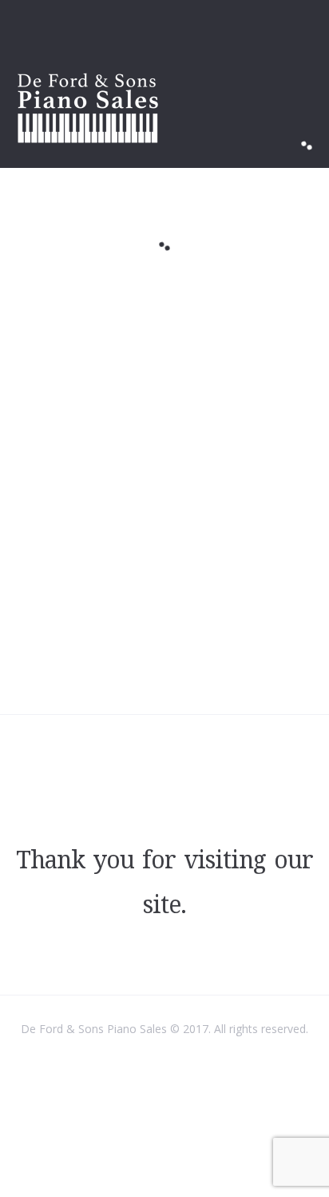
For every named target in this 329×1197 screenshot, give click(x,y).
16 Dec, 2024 (114, 301)
